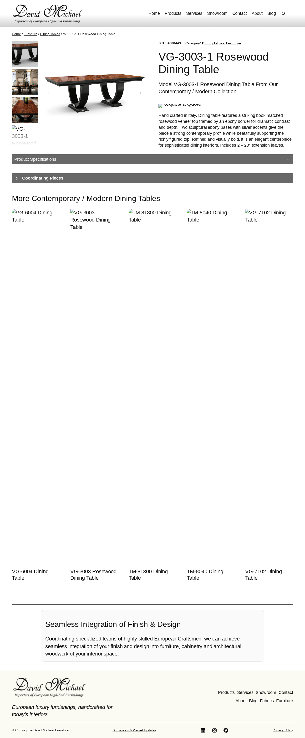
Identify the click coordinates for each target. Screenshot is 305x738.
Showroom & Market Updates (135, 730)
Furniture (30, 34)
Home (16, 34)
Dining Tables (50, 34)
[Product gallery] (94, 93)
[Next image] (140, 93)
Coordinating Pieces (42, 178)
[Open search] (283, 13)
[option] (25, 82)
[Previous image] (48, 93)
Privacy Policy (283, 730)
